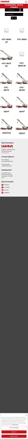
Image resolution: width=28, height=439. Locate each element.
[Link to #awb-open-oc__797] (26, 2)
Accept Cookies (14, 436)
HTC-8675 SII (6, 64)
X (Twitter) (6, 187)
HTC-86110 (6, 88)
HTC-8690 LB (6, 40)
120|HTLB (6, 133)
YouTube (6, 190)
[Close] (26, 415)
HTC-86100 (22, 88)
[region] (14, 426)
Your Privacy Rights (14, 427)
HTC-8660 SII (22, 64)
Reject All (14, 432)
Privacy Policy (5, 153)
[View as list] (15, 18)
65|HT (6, 111)
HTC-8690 (22, 39)
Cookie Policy (15, 424)
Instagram (6, 192)
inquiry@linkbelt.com (7, 161)
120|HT (22, 133)
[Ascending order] (21, 10)
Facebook (6, 184)
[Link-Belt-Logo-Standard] (5, 1)
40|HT (21, 111)
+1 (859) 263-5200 (6, 166)
